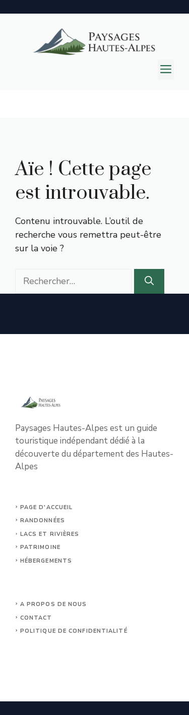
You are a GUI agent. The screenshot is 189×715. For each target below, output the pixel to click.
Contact (36, 618)
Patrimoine (40, 547)
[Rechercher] (149, 281)
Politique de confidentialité (74, 631)
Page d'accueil (46, 507)
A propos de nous (53, 604)
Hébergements (46, 561)
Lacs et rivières (50, 534)
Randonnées (42, 520)
